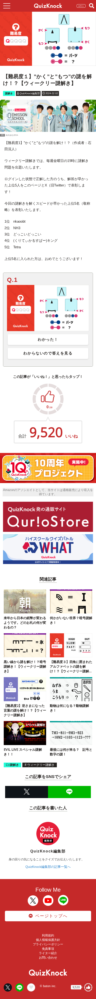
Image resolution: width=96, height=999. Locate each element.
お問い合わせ (48, 957)
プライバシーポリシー (48, 944)
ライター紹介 (48, 953)
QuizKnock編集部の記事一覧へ (48, 867)
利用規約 (48, 935)
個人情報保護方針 (48, 940)
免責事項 (48, 948)
